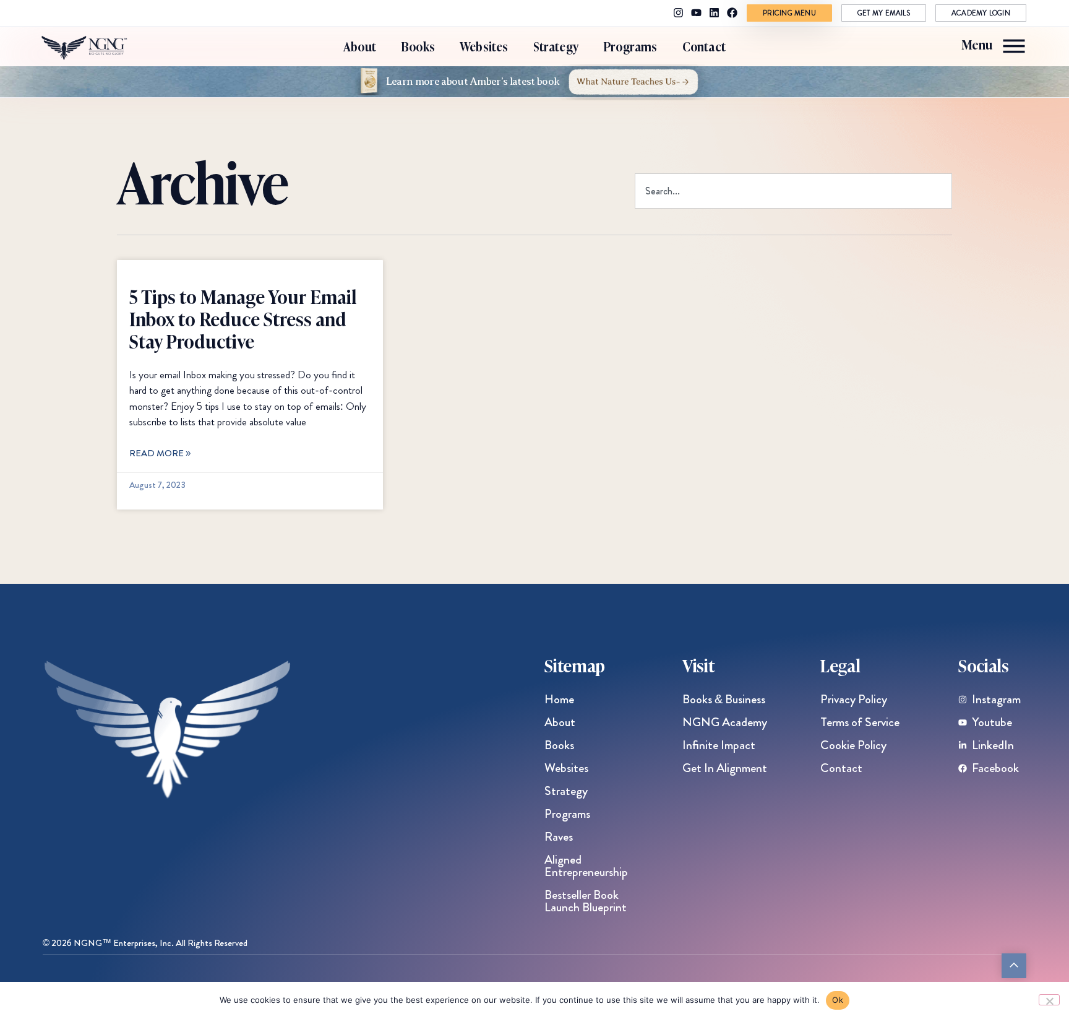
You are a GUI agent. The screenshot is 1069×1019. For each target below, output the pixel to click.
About (359, 46)
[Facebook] (732, 12)
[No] (1049, 999)
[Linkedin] (714, 12)
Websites (484, 46)
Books (418, 46)
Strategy (556, 46)
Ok (837, 1000)
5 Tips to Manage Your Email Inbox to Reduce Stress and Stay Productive (242, 318)
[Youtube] (696, 12)
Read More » (160, 453)
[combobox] (793, 191)
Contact (704, 46)
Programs (630, 46)
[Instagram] (678, 12)
